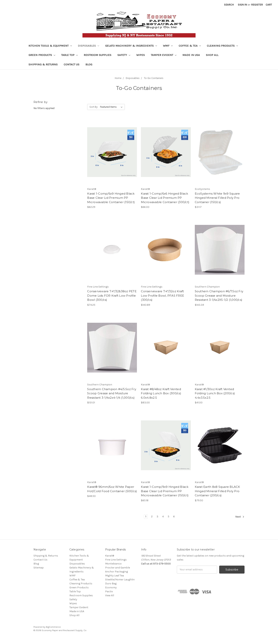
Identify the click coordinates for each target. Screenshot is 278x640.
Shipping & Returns (43, 64)
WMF (166, 45)
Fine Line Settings (116, 559)
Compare (111, 152)
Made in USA (191, 55)
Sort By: (93, 106)
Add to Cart (112, 158)
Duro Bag (110, 583)
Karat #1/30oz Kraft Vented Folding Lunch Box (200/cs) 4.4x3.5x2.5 (215, 393)
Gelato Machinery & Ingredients (130, 45)
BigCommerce (53, 627)
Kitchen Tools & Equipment (49, 45)
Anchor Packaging (116, 571)
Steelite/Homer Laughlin (120, 579)
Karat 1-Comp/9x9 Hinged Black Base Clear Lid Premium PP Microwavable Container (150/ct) (165, 491)
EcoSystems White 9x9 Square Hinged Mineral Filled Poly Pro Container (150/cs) (217, 198)
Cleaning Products (221, 45)
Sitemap (38, 567)
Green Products (41, 55)
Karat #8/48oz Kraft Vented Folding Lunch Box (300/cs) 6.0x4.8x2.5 (161, 393)
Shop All (212, 55)
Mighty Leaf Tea (114, 575)
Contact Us (71, 64)
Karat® (109, 555)
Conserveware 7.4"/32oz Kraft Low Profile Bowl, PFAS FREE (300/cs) (162, 295)
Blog (88, 64)
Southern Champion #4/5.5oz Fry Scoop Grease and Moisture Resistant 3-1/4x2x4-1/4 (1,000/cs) (111, 393)
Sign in (242, 4)
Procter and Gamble (117, 567)
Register (257, 4)
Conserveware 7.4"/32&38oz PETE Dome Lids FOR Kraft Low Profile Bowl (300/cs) (112, 295)
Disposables (87, 45)
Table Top (68, 55)
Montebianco (113, 563)
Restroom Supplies (97, 55)
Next (238, 516)
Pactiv (109, 591)
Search (229, 4)
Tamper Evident (162, 55)
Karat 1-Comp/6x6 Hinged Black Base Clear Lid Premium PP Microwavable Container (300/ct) (165, 198)
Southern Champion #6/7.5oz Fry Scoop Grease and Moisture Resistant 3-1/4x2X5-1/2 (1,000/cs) (219, 295)
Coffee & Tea (188, 45)
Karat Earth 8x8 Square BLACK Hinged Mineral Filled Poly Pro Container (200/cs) (217, 491)
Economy (111, 587)
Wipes (140, 55)
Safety (122, 55)
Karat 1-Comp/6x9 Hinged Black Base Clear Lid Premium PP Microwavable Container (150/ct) (111, 198)
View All (109, 595)
